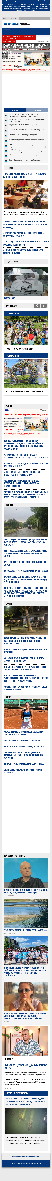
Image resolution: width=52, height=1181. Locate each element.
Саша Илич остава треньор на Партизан (25, 160)
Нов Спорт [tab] (37, 110)
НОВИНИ (5, 18)
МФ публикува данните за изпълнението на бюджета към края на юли (26, 140)
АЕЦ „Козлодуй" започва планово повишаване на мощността (27, 120)
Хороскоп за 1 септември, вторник (23, 124)
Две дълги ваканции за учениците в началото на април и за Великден (24, 176)
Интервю (8, 1065)
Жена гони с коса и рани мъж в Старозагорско (27, 155)
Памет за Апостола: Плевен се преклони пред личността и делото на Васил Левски (26, 396)
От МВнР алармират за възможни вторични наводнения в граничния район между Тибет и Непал (28, 151)
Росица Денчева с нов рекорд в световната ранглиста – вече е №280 (23, 739)
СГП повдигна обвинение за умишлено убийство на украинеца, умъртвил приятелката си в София (28, 145)
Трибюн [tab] (15, 110)
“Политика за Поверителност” (12, 8)
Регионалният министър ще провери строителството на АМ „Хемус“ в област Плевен (25, 46)
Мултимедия (14, 18)
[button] (5, 55)
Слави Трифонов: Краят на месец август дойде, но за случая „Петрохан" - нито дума (26, 897)
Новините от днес (43, 41)
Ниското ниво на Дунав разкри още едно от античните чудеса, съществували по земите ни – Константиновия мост (25, 1107)
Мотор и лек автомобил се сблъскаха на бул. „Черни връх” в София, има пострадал (26, 115)
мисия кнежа (9, 41)
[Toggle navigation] (7, 31)
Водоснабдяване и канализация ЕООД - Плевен (18, 37)
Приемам (32, 10)
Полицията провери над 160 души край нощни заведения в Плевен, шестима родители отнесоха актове (25, 647)
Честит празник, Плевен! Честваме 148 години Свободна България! (23, 351)
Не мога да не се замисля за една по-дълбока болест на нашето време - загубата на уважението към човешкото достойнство (25, 1022)
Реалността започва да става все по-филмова (25, 936)
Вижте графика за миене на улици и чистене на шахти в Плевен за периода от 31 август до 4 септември (25, 548)
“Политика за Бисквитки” (29, 8)
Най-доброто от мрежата (15, 861)
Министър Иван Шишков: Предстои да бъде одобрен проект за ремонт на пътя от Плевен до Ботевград (25, 224)
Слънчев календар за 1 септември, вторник (26, 129)
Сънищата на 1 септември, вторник (23, 134)
